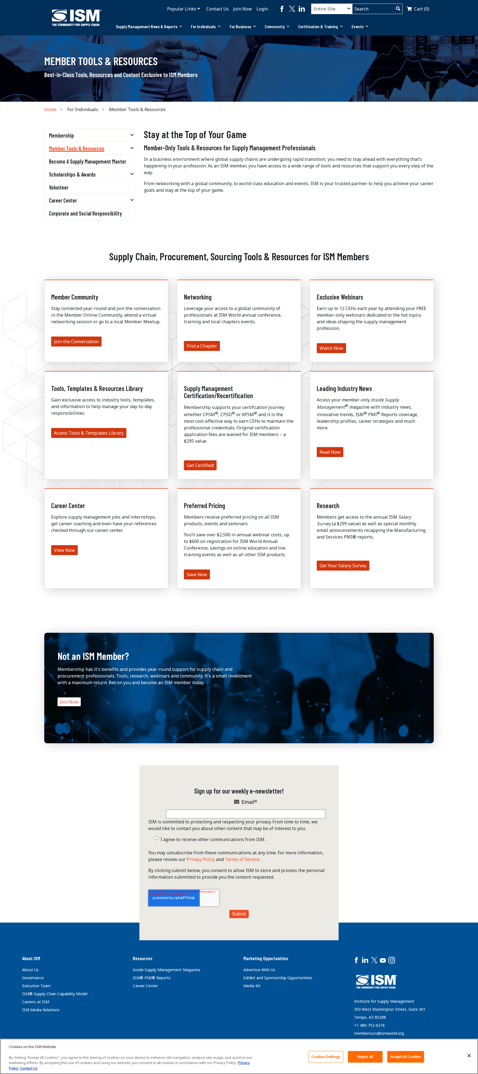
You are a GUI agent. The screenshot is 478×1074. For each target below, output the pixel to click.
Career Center (63, 200)
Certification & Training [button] (318, 26)
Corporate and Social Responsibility (85, 213)
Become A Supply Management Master (87, 161)
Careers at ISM (35, 1001)
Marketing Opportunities (265, 958)
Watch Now (331, 348)
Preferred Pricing (204, 505)
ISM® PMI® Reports (152, 977)
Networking (198, 297)
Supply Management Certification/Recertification (218, 392)
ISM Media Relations (40, 1009)
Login (262, 9)
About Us (30, 969)
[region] (239, 1056)
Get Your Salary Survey (343, 566)
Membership (61, 135)
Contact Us (217, 9)
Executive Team (36, 985)
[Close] (469, 1056)
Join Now (242, 9)
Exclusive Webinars (340, 297)
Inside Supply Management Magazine (166, 969)
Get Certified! (200, 465)
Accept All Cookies (405, 1056)
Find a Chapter (202, 346)
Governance (33, 977)
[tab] (148, 26)
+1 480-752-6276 (369, 1025)
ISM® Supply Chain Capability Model (54, 993)
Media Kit (252, 985)
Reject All (365, 1056)
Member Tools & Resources (76, 148)
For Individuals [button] (203, 26)
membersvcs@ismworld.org (379, 1033)
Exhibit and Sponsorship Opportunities (277, 977)
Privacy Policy (201, 859)
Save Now (197, 574)
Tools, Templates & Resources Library (97, 388)
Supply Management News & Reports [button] (146, 26)
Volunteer (58, 187)
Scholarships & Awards (72, 174)
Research (328, 505)
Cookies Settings (325, 1056)
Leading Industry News (344, 388)
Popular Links (181, 9)
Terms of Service (242, 859)
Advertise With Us (259, 969)
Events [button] (357, 26)
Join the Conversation (76, 341)
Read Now (330, 452)
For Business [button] (240, 26)
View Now (64, 550)
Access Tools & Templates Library (89, 433)
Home (50, 109)
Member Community (74, 297)
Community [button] (275, 26)
